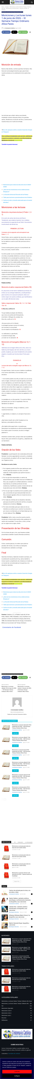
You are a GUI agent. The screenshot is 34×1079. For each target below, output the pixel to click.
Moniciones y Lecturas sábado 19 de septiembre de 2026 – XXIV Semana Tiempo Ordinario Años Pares (21, 739)
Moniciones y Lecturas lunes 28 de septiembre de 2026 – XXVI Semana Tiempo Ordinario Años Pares (21, 751)
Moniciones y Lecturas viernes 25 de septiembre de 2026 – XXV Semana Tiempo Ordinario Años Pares (21, 776)
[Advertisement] (17, 95)
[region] (17, 1068)
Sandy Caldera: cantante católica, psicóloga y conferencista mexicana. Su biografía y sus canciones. (20, 900)
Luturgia (7, 7)
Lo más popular (28, 842)
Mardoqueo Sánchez (14, 912)
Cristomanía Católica (10, 28)
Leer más (15, 733)
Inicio (3, 7)
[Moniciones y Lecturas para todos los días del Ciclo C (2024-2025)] (6, 866)
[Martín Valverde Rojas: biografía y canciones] (5, 925)
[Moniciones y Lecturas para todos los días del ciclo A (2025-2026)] (6, 848)
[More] (30, 32)
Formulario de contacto (14, 1053)
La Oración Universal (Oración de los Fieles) (15, 194)
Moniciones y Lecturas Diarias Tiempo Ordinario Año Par (12, 12)
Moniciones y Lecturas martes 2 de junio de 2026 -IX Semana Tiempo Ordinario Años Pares (25, 689)
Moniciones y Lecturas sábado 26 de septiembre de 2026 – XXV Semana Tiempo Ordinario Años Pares (21, 764)
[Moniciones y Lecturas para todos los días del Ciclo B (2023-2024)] (6, 857)
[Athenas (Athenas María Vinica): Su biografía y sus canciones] (5, 917)
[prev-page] (3, 799)
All (14, 842)
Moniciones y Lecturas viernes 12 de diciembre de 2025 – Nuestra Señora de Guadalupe (22, 874)
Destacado (20, 842)
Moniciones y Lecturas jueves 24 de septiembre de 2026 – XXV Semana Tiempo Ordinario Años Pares (21, 788)
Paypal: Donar (18, 140)
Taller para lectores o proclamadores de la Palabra (17, 197)
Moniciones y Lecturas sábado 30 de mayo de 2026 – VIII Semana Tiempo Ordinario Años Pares (9, 689)
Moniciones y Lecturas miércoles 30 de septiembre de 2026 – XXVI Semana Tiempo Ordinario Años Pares (21, 726)
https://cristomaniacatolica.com (17, 712)
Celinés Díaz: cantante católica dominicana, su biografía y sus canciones (18, 908)
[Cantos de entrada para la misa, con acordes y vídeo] (5, 893)
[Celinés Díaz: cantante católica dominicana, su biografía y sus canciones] (5, 909)
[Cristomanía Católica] (3, 28)
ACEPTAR (17, 1071)
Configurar (17, 1076)
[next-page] (5, 799)
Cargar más (16, 881)
